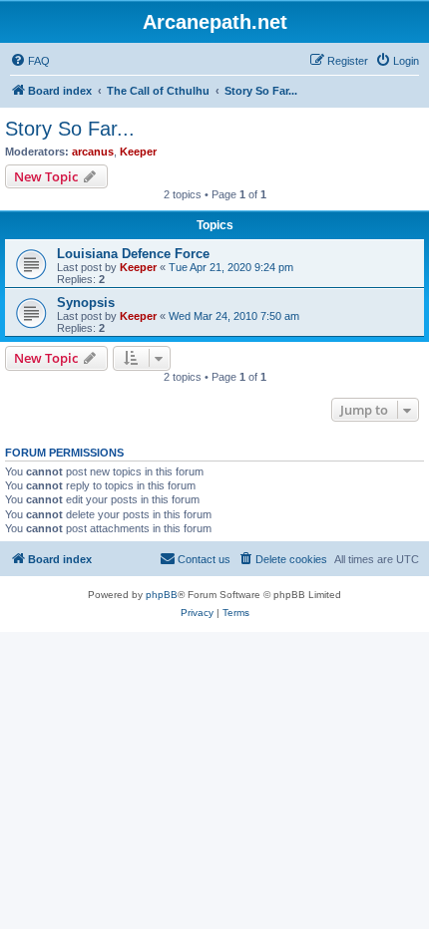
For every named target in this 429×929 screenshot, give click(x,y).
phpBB (162, 594)
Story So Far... (70, 129)
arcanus (93, 151)
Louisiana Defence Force (133, 253)
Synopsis (86, 302)
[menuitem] (30, 61)
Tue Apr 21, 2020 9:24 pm (231, 267)
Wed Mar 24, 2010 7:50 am (234, 316)
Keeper (138, 151)
